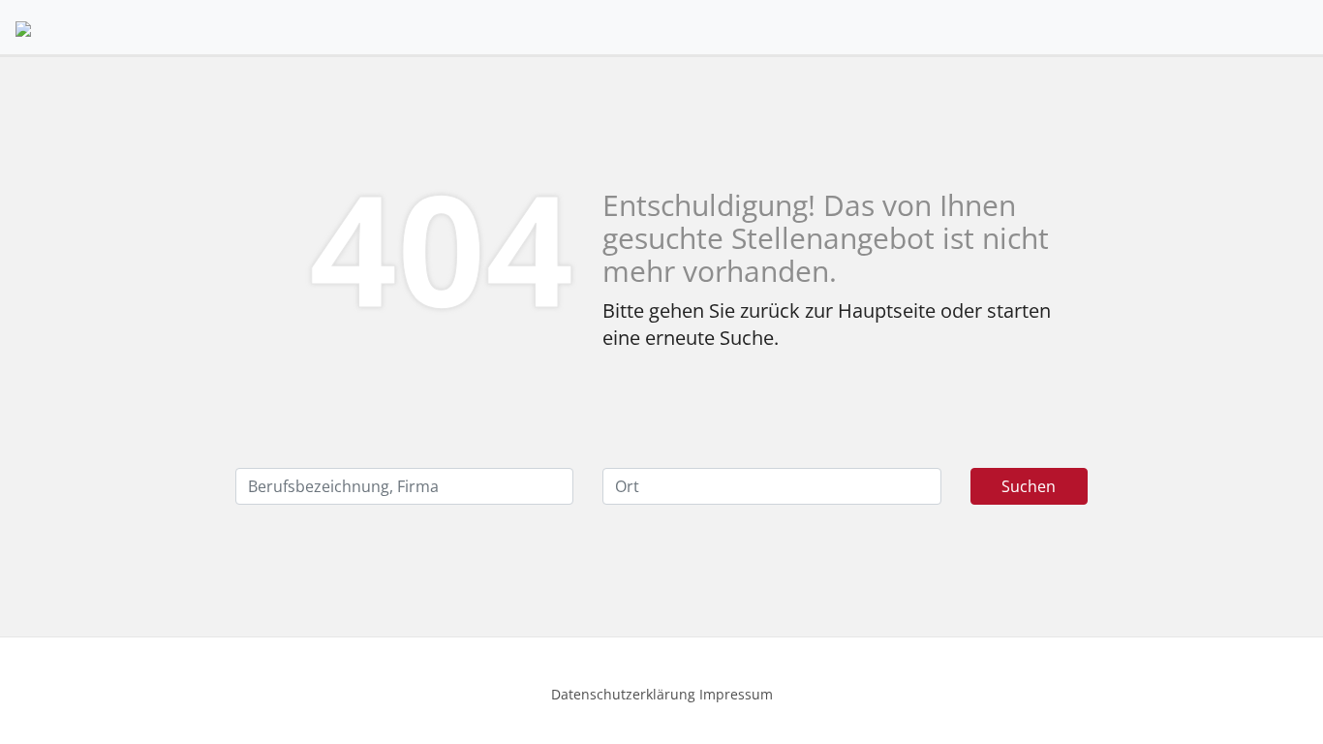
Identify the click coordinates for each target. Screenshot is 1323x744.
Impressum (736, 694)
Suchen (1028, 486)
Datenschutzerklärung (623, 694)
